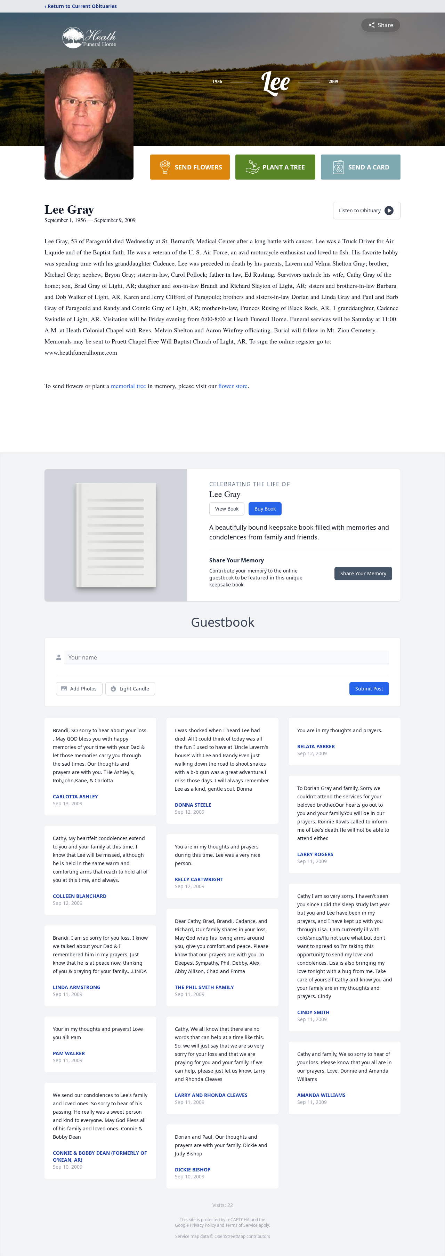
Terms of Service (241, 1225)
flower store (233, 385)
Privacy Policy (203, 1225)
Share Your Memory (363, 573)
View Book (226, 508)
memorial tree (128, 385)
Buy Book (265, 508)
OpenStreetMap (230, 1236)
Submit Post (369, 688)
